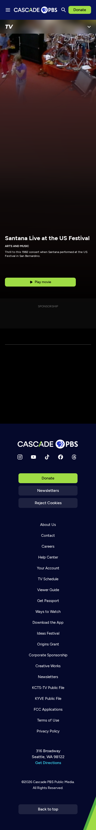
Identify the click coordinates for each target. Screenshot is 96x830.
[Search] (63, 10)
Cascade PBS (43, 782)
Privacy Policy (48, 731)
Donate (79, 9)
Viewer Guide (48, 590)
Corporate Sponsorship (48, 655)
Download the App (48, 622)
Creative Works (48, 666)
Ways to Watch (48, 611)
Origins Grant (48, 644)
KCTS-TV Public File (48, 687)
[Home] (48, 444)
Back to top (48, 809)
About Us (48, 524)
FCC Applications (48, 709)
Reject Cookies (48, 502)
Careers (48, 546)
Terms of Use (48, 720)
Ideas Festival (48, 633)
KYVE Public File (48, 698)
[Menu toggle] (8, 10)
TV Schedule (48, 579)
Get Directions (48, 762)
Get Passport (48, 601)
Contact (48, 535)
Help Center (48, 557)
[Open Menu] (89, 27)
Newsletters (48, 490)
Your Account (48, 568)
